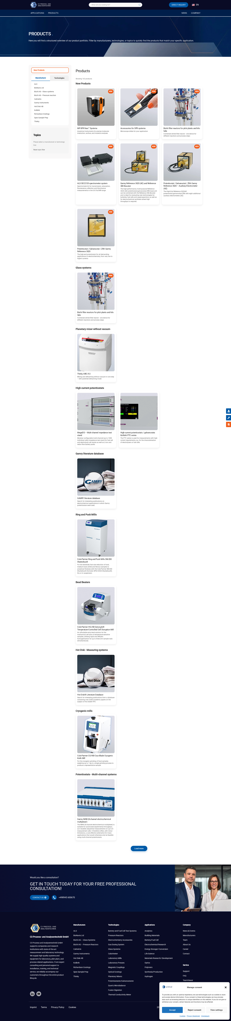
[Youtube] (38, 993)
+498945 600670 (67, 897)
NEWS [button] (184, 13)
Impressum (205, 1016)
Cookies (182, 1016)
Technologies (59, 78)
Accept (172, 1010)
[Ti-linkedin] (32, 993)
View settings (216, 1010)
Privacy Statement (193, 1016)
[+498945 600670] (54, 897)
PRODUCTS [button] (53, 13)
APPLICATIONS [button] (37, 13)
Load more (139, 848)
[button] (225, 987)
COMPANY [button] (195, 13)
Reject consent (194, 1010)
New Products (39, 70)
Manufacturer (40, 78)
